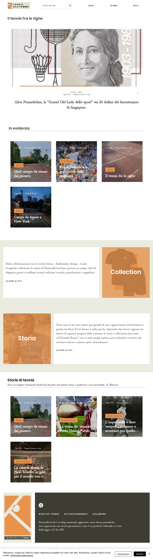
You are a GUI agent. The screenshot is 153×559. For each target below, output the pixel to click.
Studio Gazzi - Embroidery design (58, 263)
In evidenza (66, 161)
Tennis (19, 165)
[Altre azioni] (139, 93)
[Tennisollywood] (41, 505)
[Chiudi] (149, 554)
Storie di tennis (68, 420)
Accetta (139, 553)
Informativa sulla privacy (21, 555)
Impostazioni (123, 553)
